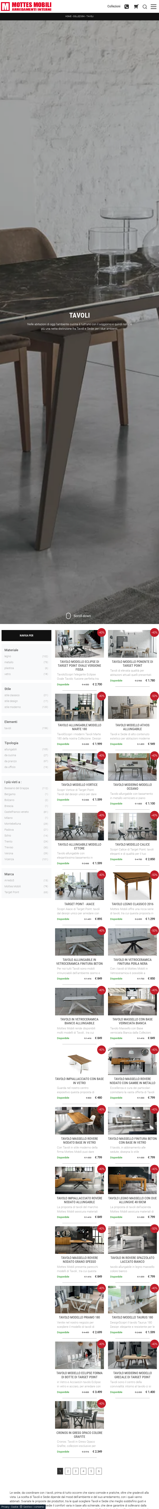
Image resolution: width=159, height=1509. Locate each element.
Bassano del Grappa (16, 788)
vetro (7, 674)
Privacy (5, 1506)
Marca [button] (9, 874)
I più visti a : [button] (13, 782)
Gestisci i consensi (33, 1506)
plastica (9, 668)
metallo (8, 662)
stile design (11, 701)
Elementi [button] (10, 722)
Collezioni (113, 6)
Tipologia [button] (11, 743)
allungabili (10, 749)
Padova (9, 829)
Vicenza (9, 859)
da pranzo (10, 761)
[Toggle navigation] (153, 6)
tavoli (7, 728)
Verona (8, 853)
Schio (7, 835)
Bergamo (10, 794)
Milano (8, 817)
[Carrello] (136, 6)
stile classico (12, 695)
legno (7, 656)
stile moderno (12, 707)
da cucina (10, 755)
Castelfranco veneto (16, 811)
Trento (8, 841)
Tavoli (90, 16)
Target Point (11, 892)
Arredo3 (9, 880)
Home (68, 16)
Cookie (14, 1506)
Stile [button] (7, 689)
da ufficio (10, 767)
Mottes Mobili (12, 886)
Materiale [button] (11, 650)
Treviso (8, 847)
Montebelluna (12, 823)
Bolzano (9, 800)
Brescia (8, 806)
